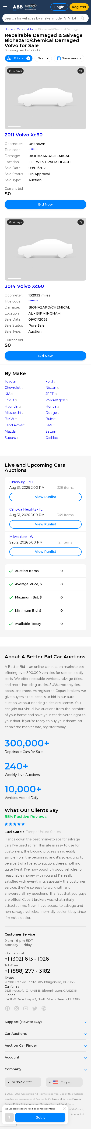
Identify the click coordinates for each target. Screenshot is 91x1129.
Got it (40, 1117)
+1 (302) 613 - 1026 (27, 959)
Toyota (10, 381)
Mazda (10, 431)
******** (33, 150)
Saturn (51, 431)
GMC (50, 425)
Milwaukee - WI (22, 537)
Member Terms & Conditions (57, 1104)
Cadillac (52, 438)
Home (9, 29)
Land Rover (14, 425)
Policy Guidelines (23, 1104)
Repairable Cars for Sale (24, 752)
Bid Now (45, 204)
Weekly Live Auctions (22, 775)
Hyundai (11, 406)
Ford (49, 381)
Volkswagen (55, 400)
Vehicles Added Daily (21, 798)
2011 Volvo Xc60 (23, 135)
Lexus (9, 400)
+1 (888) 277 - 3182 (27, 971)
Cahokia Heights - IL (25, 509)
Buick (50, 419)
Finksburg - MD (22, 482)
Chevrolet (13, 388)
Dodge (51, 413)
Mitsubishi (13, 413)
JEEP (50, 394)
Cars (20, 29)
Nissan (51, 388)
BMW (9, 419)
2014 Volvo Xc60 (24, 286)
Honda (51, 406)
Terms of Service (61, 1098)
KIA (7, 394)
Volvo (30, 29)
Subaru (10, 438)
